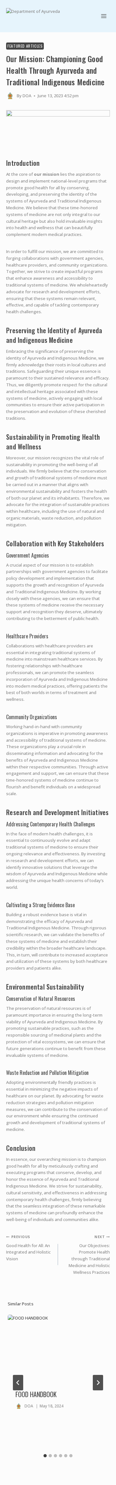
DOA (27, 96)
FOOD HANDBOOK (36, 1394)
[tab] (45, 1455)
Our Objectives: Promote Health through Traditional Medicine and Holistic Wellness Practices (89, 1255)
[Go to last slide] (18, 1382)
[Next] (98, 1382)
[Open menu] (104, 16)
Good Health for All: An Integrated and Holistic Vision (28, 1248)
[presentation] (58, 1348)
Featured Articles (25, 46)
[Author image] (10, 96)
